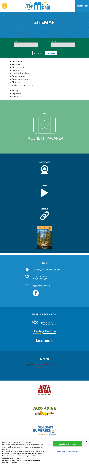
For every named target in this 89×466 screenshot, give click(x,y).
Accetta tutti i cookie (67, 444)
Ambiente (16, 64)
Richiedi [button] (37, 53)
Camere (15, 70)
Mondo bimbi (18, 67)
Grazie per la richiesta (23, 85)
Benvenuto (17, 61)
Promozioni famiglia (21, 76)
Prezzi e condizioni (20, 79)
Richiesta (16, 82)
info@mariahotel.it (41, 285)
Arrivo (16, 41)
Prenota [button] (51, 53)
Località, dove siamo (21, 73)
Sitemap (15, 96)
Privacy (15, 90)
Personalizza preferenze (67, 451)
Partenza (54, 41)
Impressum (17, 93)
